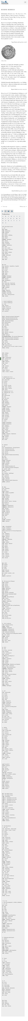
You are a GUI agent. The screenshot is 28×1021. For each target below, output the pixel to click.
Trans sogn (4, 206)
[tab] (2, 211)
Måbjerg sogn (23, 206)
